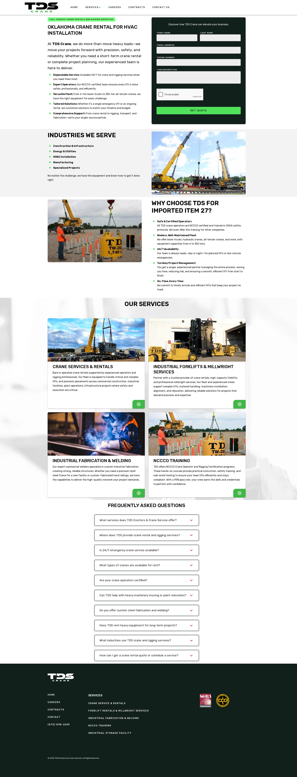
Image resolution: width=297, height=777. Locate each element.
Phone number (165, 57)
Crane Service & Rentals (107, 703)
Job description (167, 70)
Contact (54, 717)
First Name (163, 33)
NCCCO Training (99, 725)
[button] (93, 7)
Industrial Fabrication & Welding (113, 718)
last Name (206, 33)
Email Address (165, 45)
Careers (54, 702)
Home (51, 695)
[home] (41, 7)
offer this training (190, 229)
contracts (56, 710)
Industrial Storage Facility (109, 733)
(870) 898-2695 (59, 724)
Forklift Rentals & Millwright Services (118, 711)
